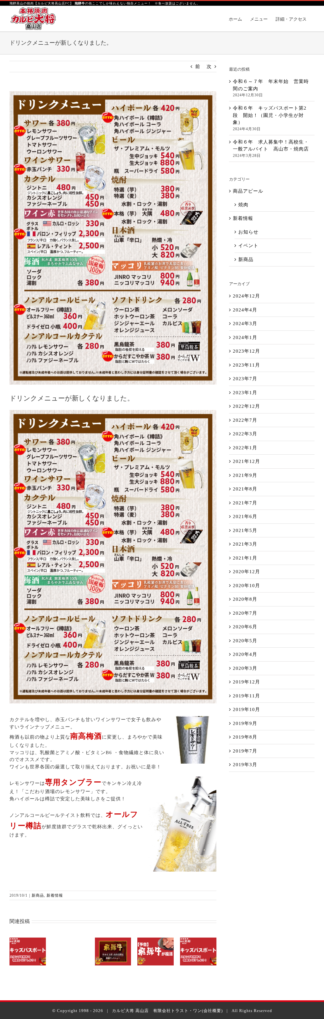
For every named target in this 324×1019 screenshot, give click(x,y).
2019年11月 (246, 695)
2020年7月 (245, 613)
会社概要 (212, 1010)
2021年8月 (245, 488)
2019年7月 (245, 750)
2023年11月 (246, 365)
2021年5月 (245, 530)
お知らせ (248, 231)
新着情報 (55, 895)
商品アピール (248, 191)
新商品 (38, 895)
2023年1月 (245, 392)
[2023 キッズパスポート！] (198, 951)
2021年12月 (246, 461)
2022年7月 (245, 420)
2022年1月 (245, 447)
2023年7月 (245, 378)
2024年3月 (245, 323)
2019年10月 (246, 709)
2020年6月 (245, 626)
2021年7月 (245, 502)
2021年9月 (245, 475)
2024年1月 (245, 337)
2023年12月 (246, 351)
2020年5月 (245, 640)
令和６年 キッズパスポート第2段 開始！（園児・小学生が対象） (270, 115)
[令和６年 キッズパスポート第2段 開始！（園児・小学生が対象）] (27, 951)
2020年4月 (245, 654)
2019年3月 (245, 764)
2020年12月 (246, 571)
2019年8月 (245, 737)
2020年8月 (245, 599)
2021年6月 (245, 516)
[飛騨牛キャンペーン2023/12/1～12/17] (113, 951)
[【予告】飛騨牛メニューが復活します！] (155, 951)
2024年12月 (246, 295)
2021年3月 (245, 544)
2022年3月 (245, 433)
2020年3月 (245, 668)
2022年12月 (246, 406)
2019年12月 (246, 681)
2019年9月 (245, 723)
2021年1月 (245, 558)
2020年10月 (246, 585)
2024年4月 (245, 309)
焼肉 (243, 204)
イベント (248, 245)
